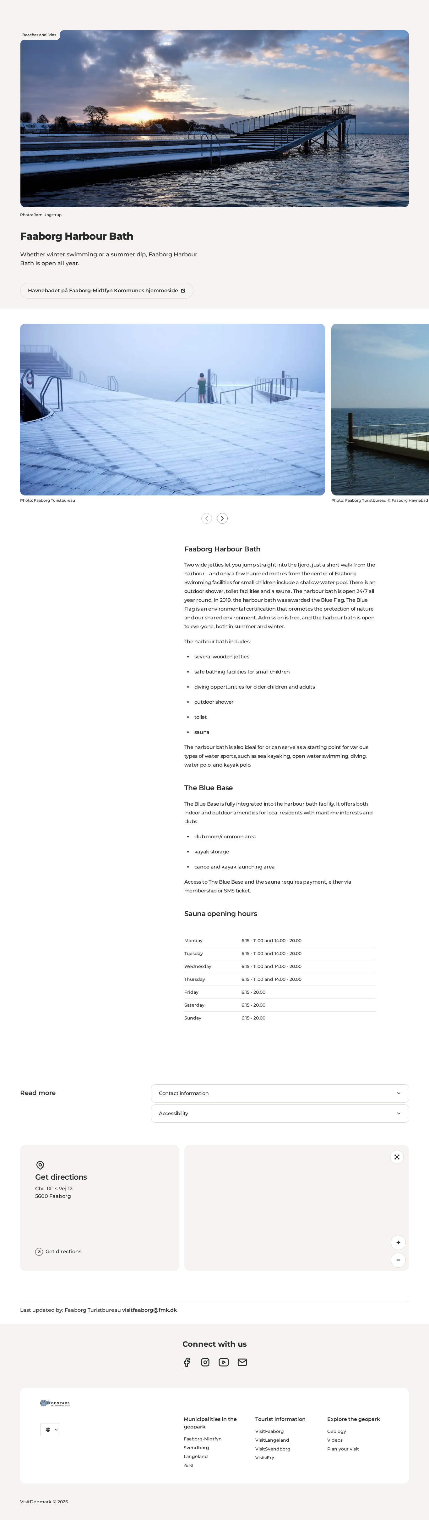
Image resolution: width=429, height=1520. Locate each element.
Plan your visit (343, 1449)
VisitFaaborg (269, 1431)
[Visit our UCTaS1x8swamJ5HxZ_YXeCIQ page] (223, 1362)
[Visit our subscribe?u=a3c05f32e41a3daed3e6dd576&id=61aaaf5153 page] (242, 1362)
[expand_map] (397, 1157)
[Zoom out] (398, 1260)
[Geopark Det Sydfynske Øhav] (55, 1403)
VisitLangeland (272, 1440)
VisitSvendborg (273, 1449)
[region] (296, 1208)
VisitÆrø (264, 1458)
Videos (335, 1440)
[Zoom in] (398, 1242)
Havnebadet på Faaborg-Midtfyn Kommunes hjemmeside (103, 290)
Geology (336, 1431)
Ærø (188, 1465)
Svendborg (196, 1447)
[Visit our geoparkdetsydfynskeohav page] (186, 1362)
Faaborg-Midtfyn (203, 1439)
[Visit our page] (205, 1362)
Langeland (196, 1456)
